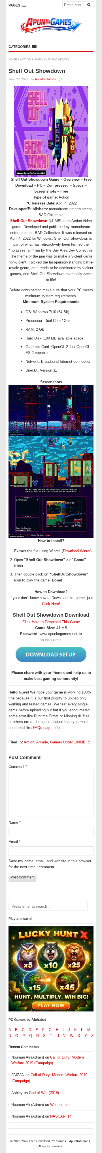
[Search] (88, 4)
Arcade (42, 742)
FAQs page (42, 728)
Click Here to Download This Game (51, 622)
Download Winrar (76, 551)
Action (25, 59)
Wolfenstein (59, 1105)
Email (14, 842)
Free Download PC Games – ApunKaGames (60, 1141)
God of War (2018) (44, 1093)
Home (12, 59)
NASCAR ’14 (60, 1116)
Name (14, 822)
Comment (17, 766)
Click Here (50, 604)
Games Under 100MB (68, 742)
